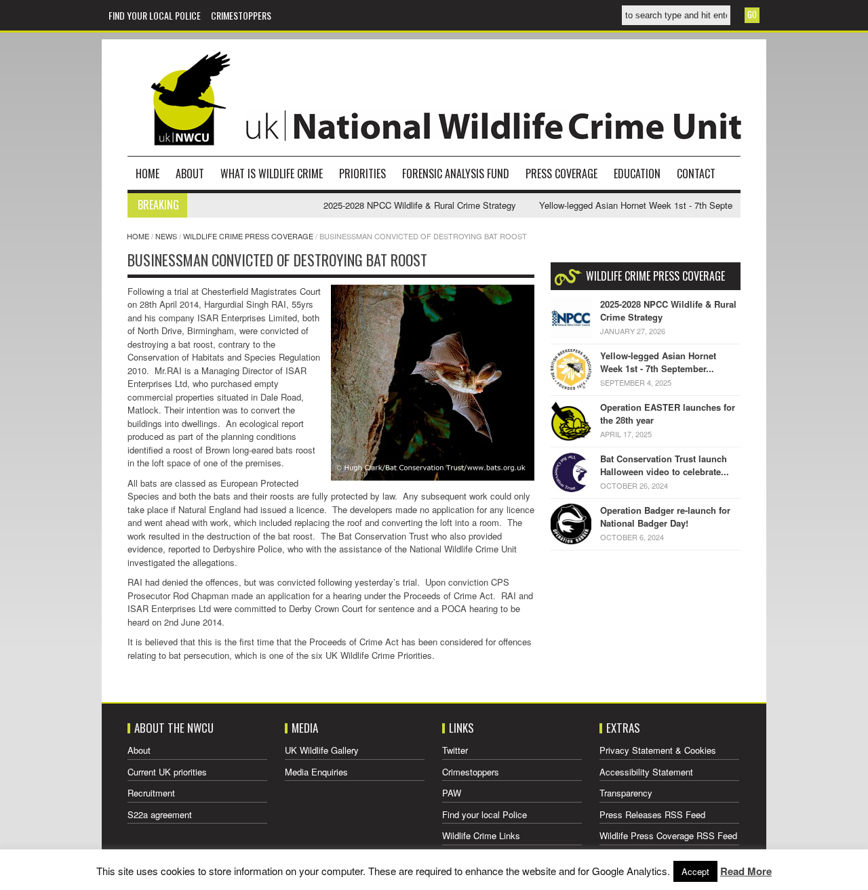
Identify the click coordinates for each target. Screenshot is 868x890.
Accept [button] (695, 871)
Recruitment (151, 792)
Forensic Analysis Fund (455, 173)
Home (147, 173)
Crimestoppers (241, 15)
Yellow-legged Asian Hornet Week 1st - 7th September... (658, 362)
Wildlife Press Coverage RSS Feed (668, 835)
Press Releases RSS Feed (652, 814)
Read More (746, 871)
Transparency (625, 792)
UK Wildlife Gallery (322, 750)
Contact (696, 173)
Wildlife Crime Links (481, 835)
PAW (451, 792)
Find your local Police (154, 15)
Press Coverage (561, 173)
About (190, 173)
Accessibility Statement (646, 771)
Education (637, 173)
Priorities (362, 173)
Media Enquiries (316, 771)
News (166, 235)
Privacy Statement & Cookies (657, 750)
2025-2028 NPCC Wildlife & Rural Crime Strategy (402, 205)
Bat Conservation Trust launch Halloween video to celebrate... (664, 465)
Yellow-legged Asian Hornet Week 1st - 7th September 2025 (638, 205)
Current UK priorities (167, 771)
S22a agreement (159, 814)
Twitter (455, 750)
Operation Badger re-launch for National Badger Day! (665, 517)
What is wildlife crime (271, 173)
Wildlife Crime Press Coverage (248, 235)
